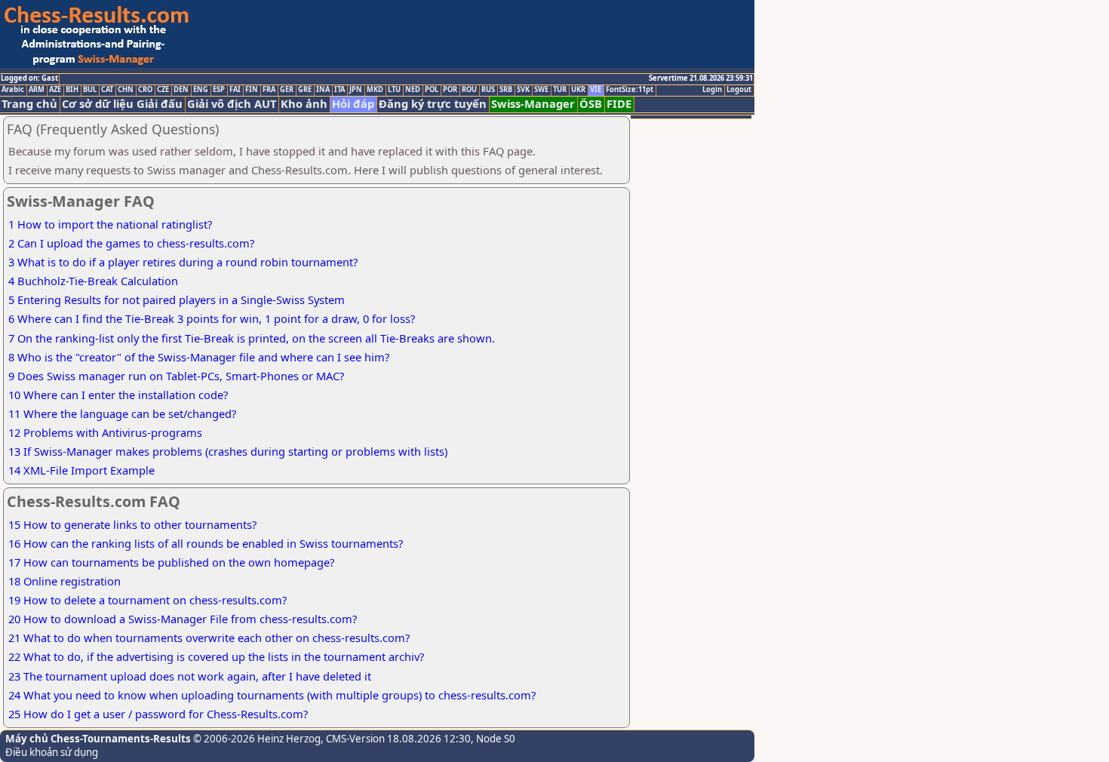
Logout (739, 89)
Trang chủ (29, 104)
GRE (305, 89)
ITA (339, 89)
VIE (595, 89)
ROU (469, 89)
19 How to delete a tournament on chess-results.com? (147, 599)
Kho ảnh (304, 104)
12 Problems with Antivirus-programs (105, 432)
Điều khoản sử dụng (51, 752)
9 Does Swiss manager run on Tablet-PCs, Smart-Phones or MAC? (176, 375)
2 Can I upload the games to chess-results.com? (131, 242)
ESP (219, 89)
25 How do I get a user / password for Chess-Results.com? (158, 713)
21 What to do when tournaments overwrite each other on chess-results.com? (209, 637)
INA (323, 89)
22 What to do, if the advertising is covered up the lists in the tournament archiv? (216, 656)
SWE (541, 89)
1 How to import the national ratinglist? (110, 224)
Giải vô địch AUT (231, 104)
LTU (394, 89)
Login (712, 89)
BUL (90, 89)
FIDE (619, 104)
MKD (375, 89)
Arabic (13, 89)
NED (412, 89)
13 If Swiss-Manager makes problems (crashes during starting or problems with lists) (227, 451)
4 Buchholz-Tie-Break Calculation (93, 280)
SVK (523, 89)
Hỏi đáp (353, 104)
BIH (72, 89)
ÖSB (590, 104)
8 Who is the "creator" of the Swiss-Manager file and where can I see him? (198, 356)
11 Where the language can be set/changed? (122, 413)
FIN (251, 89)
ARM (37, 89)
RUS (488, 89)
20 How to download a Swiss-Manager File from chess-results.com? (182, 618)
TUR (560, 89)
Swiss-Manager (533, 104)
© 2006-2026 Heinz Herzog (256, 738)
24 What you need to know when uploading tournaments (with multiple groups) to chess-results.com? (272, 694)
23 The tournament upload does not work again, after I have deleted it (189, 676)
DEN (181, 89)
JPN (355, 89)
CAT (107, 89)
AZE (55, 89)
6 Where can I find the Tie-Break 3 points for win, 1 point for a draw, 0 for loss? (211, 318)
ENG (200, 89)
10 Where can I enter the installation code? (118, 394)
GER (286, 89)
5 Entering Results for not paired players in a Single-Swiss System (176, 299)
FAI (235, 89)
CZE (163, 89)
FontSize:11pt (629, 89)
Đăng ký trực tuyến (433, 104)
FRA (269, 89)
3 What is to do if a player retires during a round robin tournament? (183, 261)
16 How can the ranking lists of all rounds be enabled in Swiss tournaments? (205, 543)
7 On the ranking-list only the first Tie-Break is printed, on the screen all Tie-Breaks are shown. (251, 338)
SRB (505, 89)
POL (431, 89)
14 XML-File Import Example (81, 470)
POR (450, 89)
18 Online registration (64, 580)
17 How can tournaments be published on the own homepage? (171, 562)
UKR (578, 89)
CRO (145, 89)
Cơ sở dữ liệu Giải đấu (122, 104)
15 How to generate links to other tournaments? (132, 524)
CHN (126, 89)
